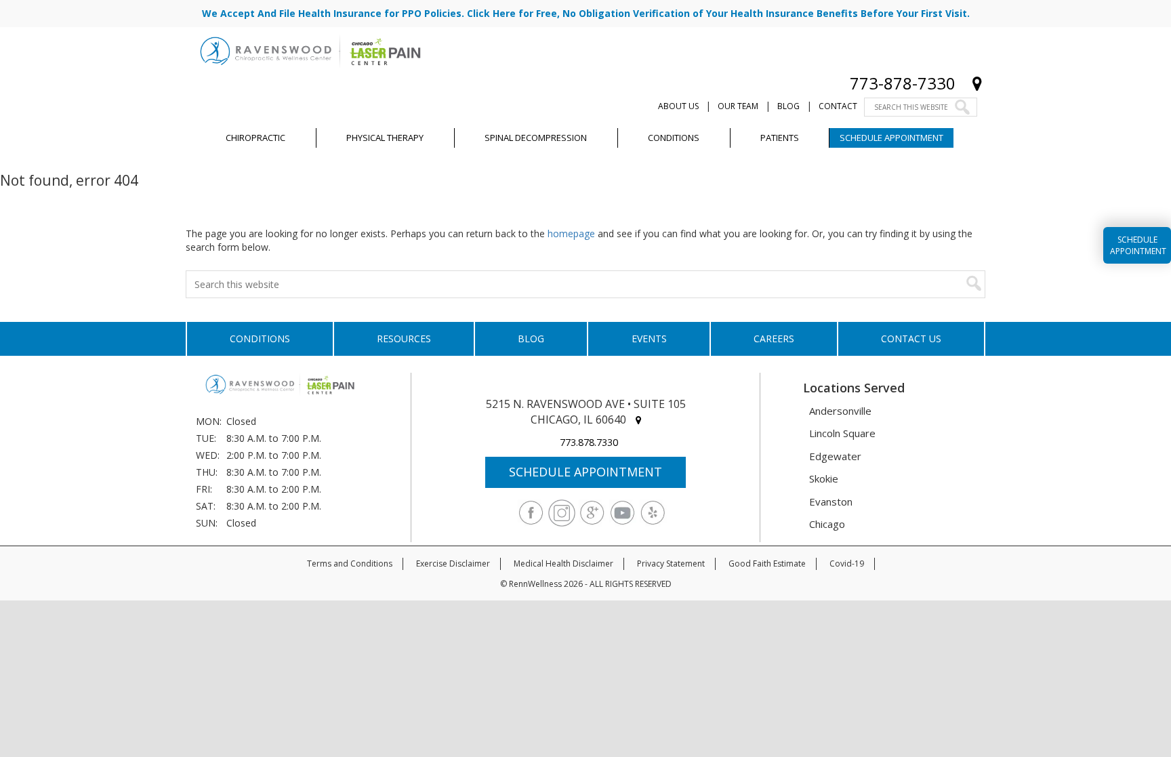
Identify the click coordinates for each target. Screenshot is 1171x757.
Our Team (738, 106)
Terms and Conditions (349, 563)
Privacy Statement (671, 563)
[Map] (977, 83)
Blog (788, 106)
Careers (774, 338)
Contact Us (911, 338)
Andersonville (840, 410)
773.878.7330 (589, 442)
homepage (571, 233)
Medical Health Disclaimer (563, 563)
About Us (678, 106)
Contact (838, 106)
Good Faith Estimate (767, 563)
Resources (404, 338)
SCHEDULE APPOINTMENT (585, 472)
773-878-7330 (903, 83)
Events (649, 338)
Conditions (260, 338)
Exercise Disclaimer (453, 563)
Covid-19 (846, 563)
